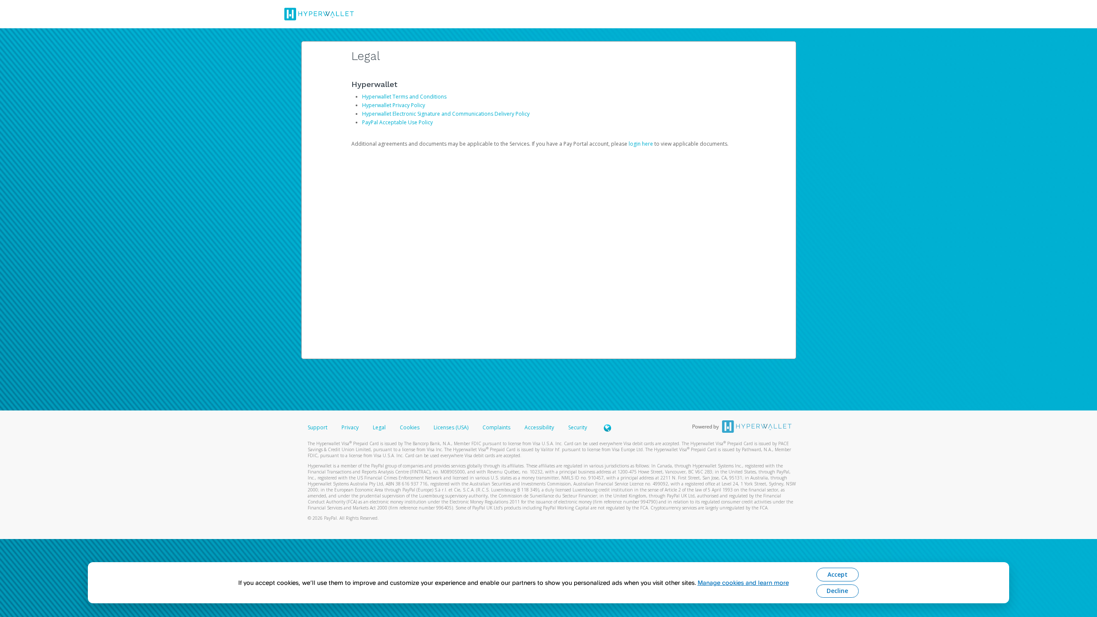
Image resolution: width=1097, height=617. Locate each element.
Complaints (497, 427)
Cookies (410, 427)
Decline (837, 591)
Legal (379, 427)
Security (577, 427)
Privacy (350, 427)
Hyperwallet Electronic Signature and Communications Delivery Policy (446, 113)
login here (641, 143)
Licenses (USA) (452, 427)
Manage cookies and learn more (743, 582)
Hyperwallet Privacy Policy (393, 105)
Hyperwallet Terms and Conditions (404, 96)
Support (317, 427)
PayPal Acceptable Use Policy (397, 122)
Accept (837, 574)
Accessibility (539, 427)
